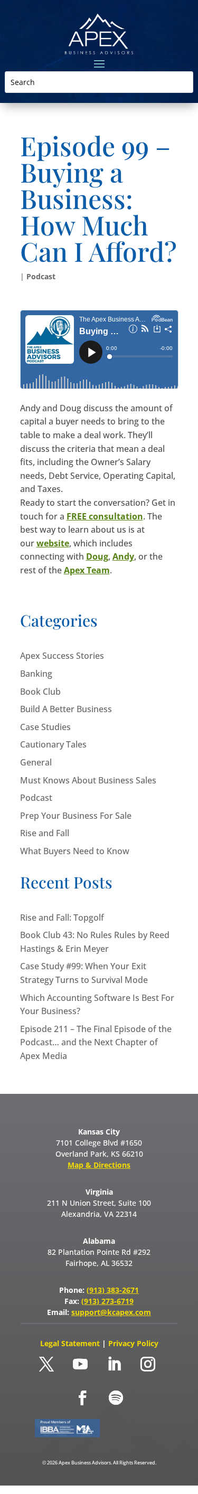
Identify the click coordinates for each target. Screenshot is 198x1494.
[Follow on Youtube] (80, 1364)
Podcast (40, 276)
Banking (36, 673)
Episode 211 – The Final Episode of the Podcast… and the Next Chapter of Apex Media (96, 1042)
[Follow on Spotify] (116, 1398)
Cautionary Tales (53, 744)
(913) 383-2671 (113, 1290)
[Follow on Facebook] (82, 1398)
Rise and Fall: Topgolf (62, 917)
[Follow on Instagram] (148, 1364)
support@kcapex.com (111, 1312)
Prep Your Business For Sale (75, 815)
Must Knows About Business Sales (88, 780)
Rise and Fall (44, 833)
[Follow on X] (46, 1364)
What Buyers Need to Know (74, 851)
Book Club (40, 691)
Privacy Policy (133, 1343)
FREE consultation (105, 516)
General (36, 762)
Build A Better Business (66, 709)
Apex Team (87, 570)
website (52, 543)
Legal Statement (71, 1343)
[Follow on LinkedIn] (114, 1364)
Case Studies (45, 727)
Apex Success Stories (62, 655)
